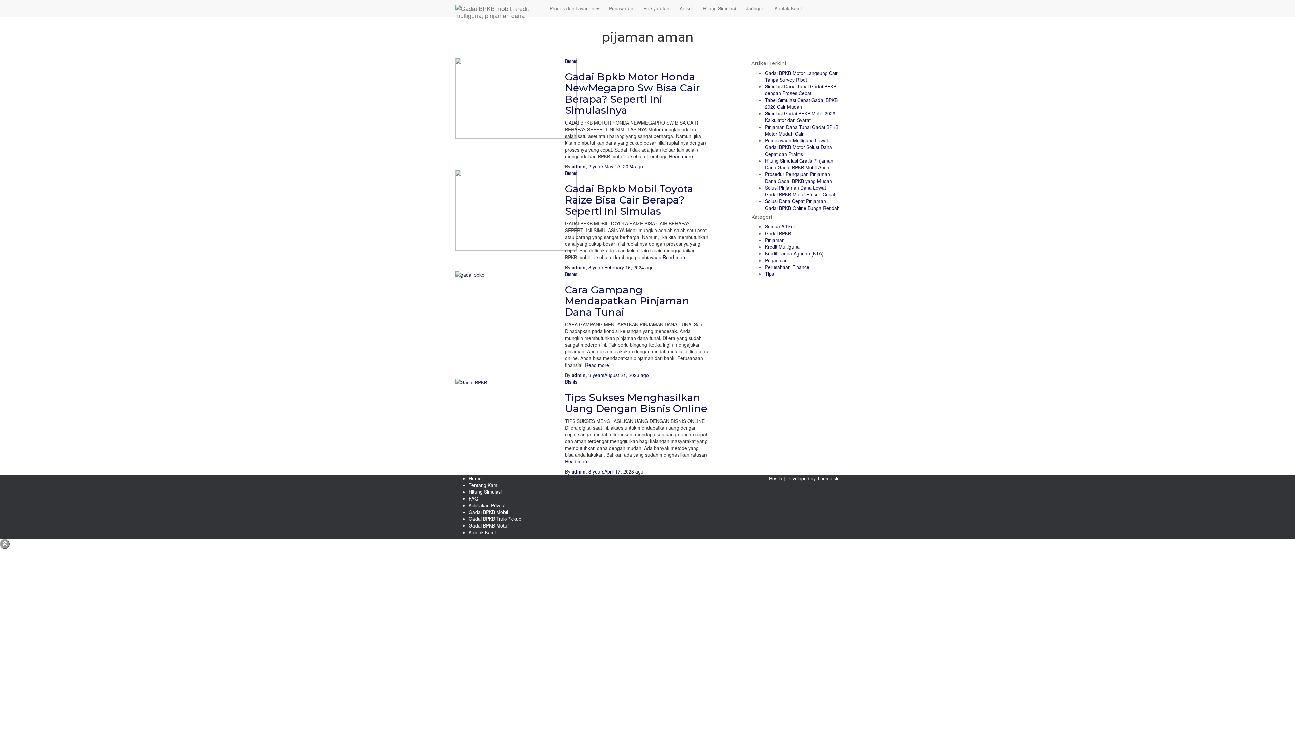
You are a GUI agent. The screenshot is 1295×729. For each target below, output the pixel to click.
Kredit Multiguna (782, 246)
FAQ (473, 498)
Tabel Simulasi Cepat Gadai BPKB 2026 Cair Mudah (801, 103)
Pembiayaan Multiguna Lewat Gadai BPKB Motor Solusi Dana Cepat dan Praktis (798, 147)
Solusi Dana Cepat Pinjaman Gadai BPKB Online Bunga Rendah (802, 204)
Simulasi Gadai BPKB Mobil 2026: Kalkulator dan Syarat (801, 117)
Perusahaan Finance (787, 267)
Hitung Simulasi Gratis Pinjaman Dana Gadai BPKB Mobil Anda (799, 164)
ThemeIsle (828, 478)
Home (475, 478)
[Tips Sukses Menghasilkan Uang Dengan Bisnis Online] (471, 381)
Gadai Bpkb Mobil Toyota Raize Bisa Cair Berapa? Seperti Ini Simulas (629, 200)
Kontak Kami (788, 8)
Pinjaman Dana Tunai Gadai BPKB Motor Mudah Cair (801, 130)
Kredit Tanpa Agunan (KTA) (794, 253)
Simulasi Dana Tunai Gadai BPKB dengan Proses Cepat (800, 90)
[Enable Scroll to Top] (5, 544)
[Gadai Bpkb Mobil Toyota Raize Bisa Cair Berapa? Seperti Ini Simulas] (516, 209)
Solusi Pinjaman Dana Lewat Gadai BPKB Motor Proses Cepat (800, 191)
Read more (680, 156)
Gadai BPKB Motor (489, 525)
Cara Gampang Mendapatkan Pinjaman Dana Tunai (627, 301)
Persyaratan (656, 8)
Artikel (686, 8)
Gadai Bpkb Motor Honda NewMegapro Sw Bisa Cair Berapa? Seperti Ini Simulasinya (632, 93)
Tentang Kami (483, 485)
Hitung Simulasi (719, 8)
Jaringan (755, 8)
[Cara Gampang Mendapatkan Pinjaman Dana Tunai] (469, 274)
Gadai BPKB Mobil (488, 512)
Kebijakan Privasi (487, 505)
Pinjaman (775, 240)
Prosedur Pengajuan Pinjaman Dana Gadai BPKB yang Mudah (798, 177)
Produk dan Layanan (573, 8)
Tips (769, 273)
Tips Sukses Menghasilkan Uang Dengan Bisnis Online (636, 403)
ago (615, 166)
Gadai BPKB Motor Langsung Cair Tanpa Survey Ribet (801, 76)
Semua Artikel (780, 226)
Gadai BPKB (778, 233)
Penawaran (621, 8)
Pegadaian (776, 260)
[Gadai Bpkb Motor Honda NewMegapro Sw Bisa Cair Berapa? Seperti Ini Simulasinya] (516, 97)
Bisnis (571, 61)
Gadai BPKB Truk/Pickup (495, 518)
